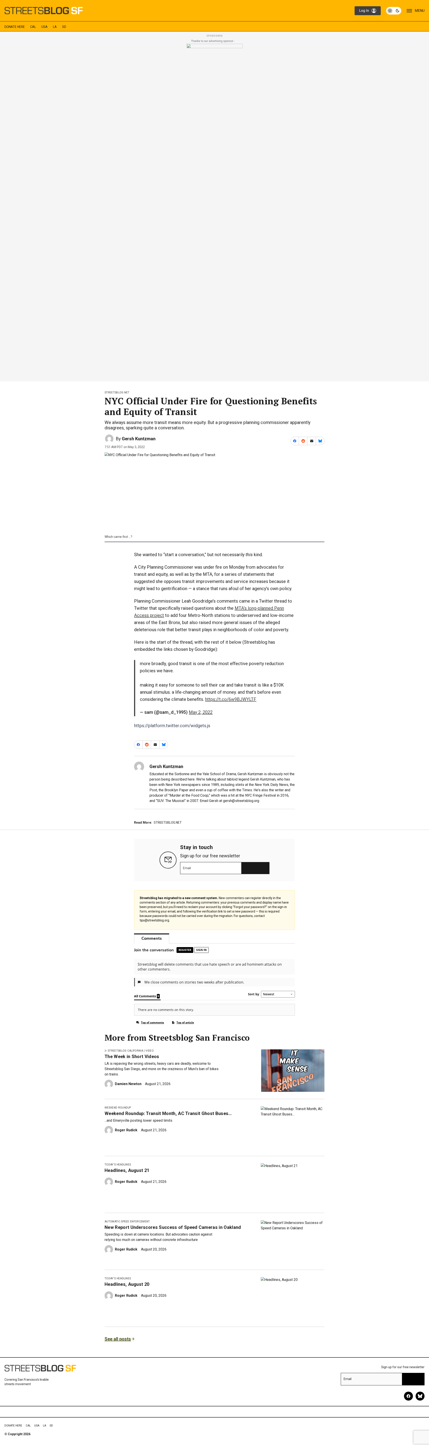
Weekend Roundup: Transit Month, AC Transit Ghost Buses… (168, 1113)
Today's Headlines (118, 1164)
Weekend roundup (118, 1107)
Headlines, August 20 (127, 1284)
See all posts (118, 1339)
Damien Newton (128, 1084)
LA (55, 27)
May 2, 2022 (200, 712)
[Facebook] (408, 1396)
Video (149, 1050)
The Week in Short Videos (132, 1056)
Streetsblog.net (117, 392)
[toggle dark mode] (393, 11)
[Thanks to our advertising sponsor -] (215, 211)
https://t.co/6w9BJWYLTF (230, 699)
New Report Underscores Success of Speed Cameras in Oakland (173, 1227)
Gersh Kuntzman (139, 438)
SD (64, 27)
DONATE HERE (14, 27)
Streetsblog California (125, 1050)
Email (187, 868)
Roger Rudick (126, 1130)
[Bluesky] (420, 1396)
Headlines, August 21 (127, 1170)
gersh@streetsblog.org (241, 801)
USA (44, 27)
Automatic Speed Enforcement (127, 1221)
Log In (364, 10)
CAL (33, 27)
